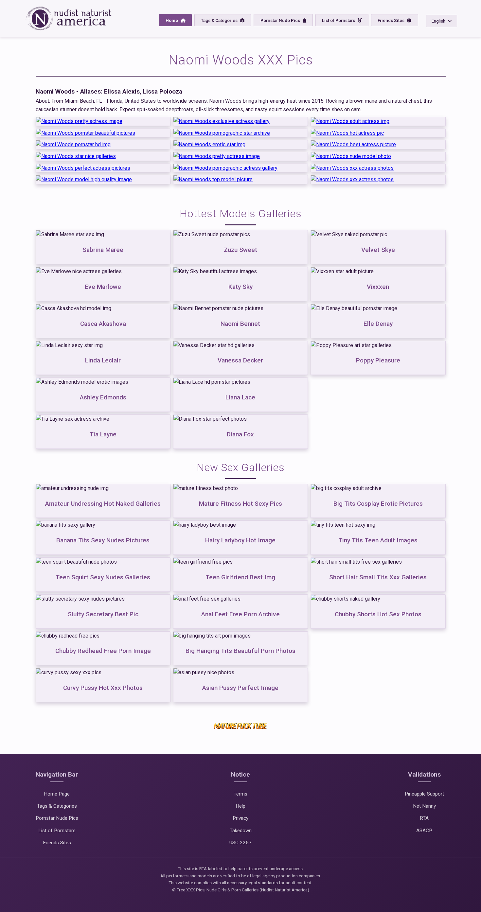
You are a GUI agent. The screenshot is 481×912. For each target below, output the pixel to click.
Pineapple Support (424, 794)
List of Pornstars (339, 20)
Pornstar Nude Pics (280, 20)
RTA (424, 818)
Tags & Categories (220, 20)
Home (172, 20)
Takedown (241, 830)
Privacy (240, 818)
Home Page (57, 794)
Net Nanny (424, 806)
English (438, 21)
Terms (240, 794)
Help (240, 806)
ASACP (424, 830)
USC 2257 (240, 843)
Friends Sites (391, 20)
